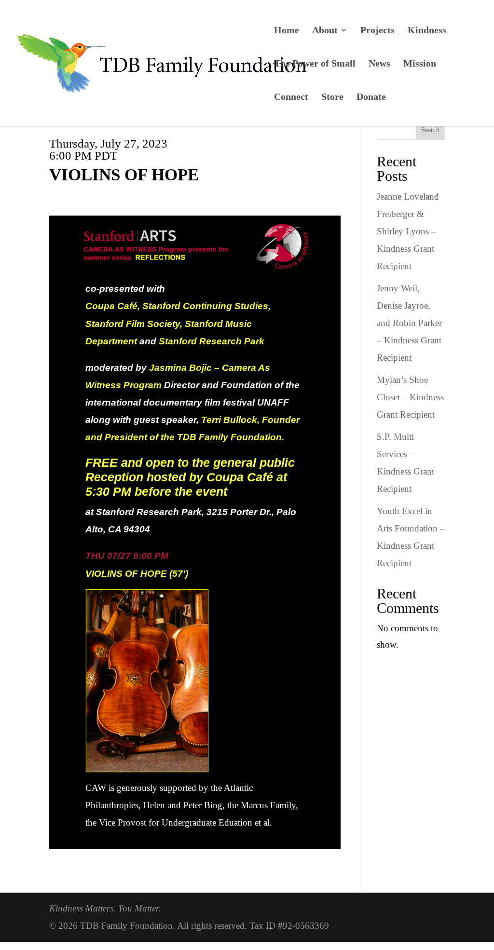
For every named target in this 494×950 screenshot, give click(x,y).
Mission (419, 64)
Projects (377, 31)
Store (332, 97)
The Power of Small (315, 64)
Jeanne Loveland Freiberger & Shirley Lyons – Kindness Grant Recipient (408, 231)
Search (430, 130)
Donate (371, 97)
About (325, 31)
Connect (291, 97)
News (379, 64)
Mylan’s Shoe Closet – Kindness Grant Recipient (410, 397)
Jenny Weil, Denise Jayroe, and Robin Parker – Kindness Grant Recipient (409, 323)
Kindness (427, 31)
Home (286, 31)
